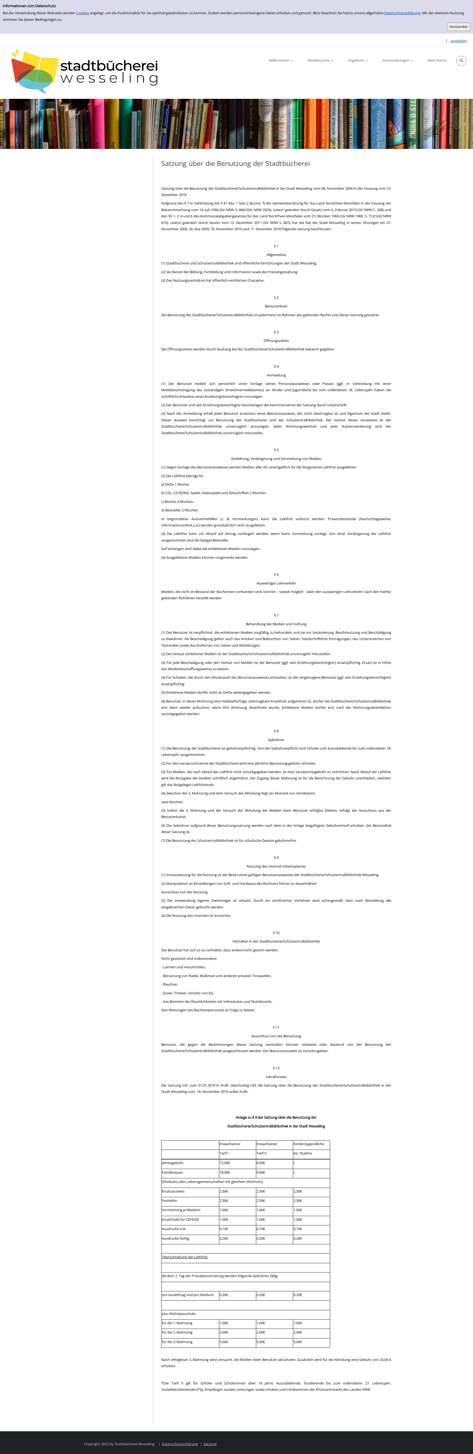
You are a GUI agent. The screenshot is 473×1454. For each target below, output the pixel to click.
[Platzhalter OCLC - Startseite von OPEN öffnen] (87, 72)
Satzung (210, 1443)
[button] (461, 61)
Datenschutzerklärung (402, 12)
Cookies (82, 12)
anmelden (459, 40)
